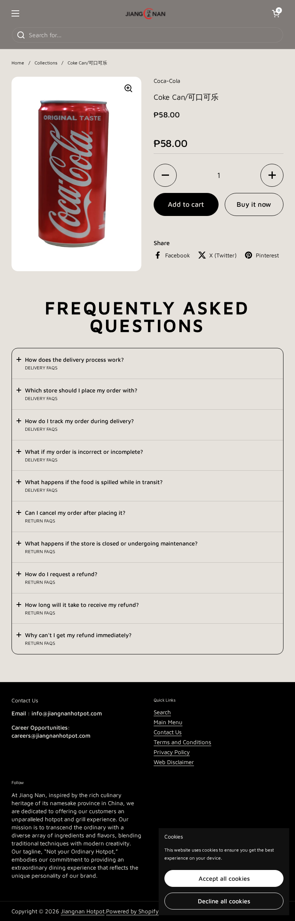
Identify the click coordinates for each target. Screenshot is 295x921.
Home (18, 63)
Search (162, 712)
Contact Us (168, 732)
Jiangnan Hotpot (82, 911)
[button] (165, 175)
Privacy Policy (172, 752)
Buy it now (254, 204)
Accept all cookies (224, 878)
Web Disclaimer (174, 762)
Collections (46, 63)
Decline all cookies (224, 901)
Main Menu (168, 722)
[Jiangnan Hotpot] (146, 13)
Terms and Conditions (182, 742)
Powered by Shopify (132, 911)
